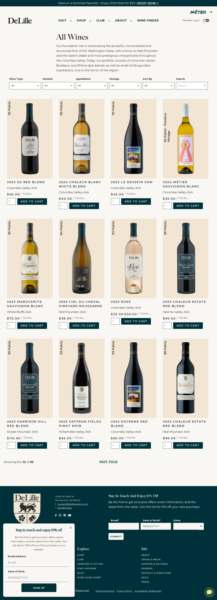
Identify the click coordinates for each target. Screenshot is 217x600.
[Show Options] (201, 526)
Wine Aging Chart (89, 577)
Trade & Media (151, 559)
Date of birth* (152, 520)
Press (145, 582)
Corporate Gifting (90, 564)
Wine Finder (148, 20)
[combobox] (185, 527)
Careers (147, 568)
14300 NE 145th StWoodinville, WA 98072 (67, 498)
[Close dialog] (70, 527)
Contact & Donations (156, 573)
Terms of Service (104, 591)
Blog (80, 573)
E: (71, 504)
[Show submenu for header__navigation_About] (131, 20)
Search (180, 78)
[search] (205, 85)
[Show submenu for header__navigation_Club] (109, 20)
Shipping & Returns (154, 564)
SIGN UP (39, 587)
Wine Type (16, 78)
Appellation (83, 78)
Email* (115, 520)
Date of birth (16, 571)
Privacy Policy (124, 591)
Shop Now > (148, 3)
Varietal (47, 78)
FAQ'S (145, 577)
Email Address (17, 556)
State (176, 520)
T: (63, 508)
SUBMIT (116, 536)
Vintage (114, 78)
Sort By (147, 78)
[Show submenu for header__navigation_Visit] (71, 20)
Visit (62, 20)
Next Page (108, 461)
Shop (81, 20)
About (121, 20)
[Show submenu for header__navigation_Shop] (90, 20)
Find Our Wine (86, 568)
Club (100, 20)
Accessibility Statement (148, 591)
